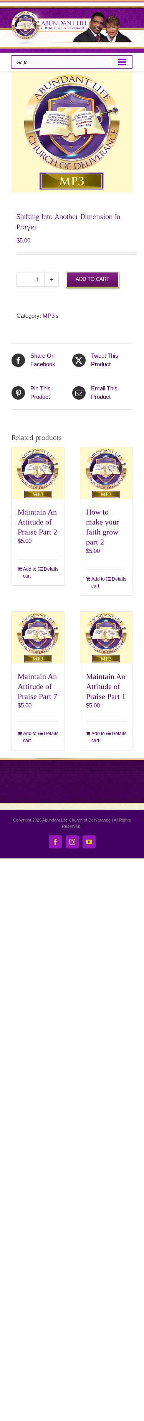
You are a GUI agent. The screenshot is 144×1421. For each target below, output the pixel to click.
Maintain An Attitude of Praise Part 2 (37, 522)
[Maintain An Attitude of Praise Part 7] (38, 638)
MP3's (51, 315)
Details (51, 569)
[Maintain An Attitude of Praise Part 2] (38, 473)
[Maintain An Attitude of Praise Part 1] (106, 638)
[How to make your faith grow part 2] (106, 473)
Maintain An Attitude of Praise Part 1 (106, 686)
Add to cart (92, 279)
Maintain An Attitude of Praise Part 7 (37, 686)
